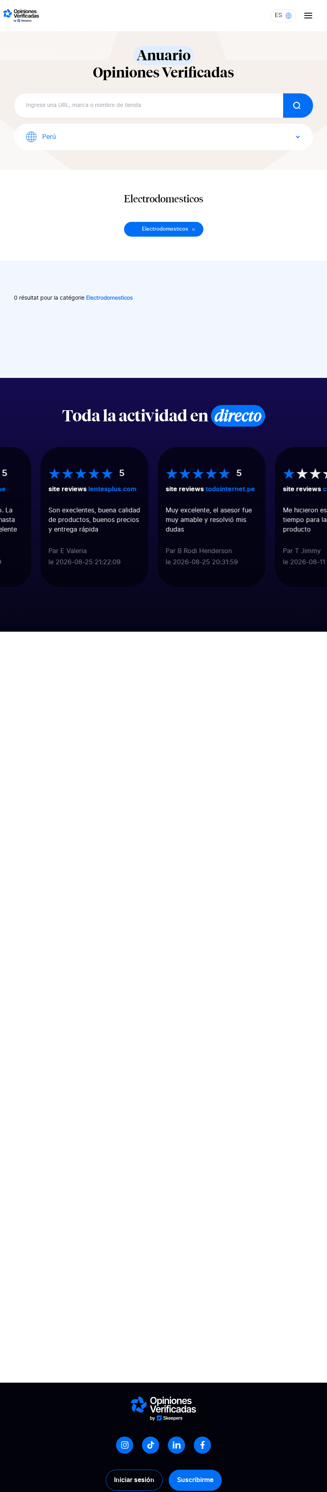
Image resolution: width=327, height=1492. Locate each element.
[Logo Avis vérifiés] (21, 15)
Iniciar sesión (134, 1480)
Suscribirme (195, 1480)
